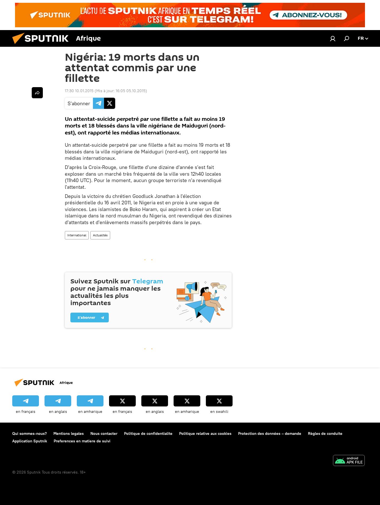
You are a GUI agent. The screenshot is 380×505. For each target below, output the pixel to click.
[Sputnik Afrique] (42, 45)
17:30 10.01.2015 (79, 90)
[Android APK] (349, 461)
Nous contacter (103, 433)
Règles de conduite (325, 433)
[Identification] (332, 38)
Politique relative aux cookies (205, 433)
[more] (37, 92)
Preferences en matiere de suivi (82, 440)
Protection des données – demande (269, 433)
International (76, 235)
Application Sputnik (29, 440)
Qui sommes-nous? (29, 433)
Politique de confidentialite (148, 433)
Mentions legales (68, 433)
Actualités (100, 235)
